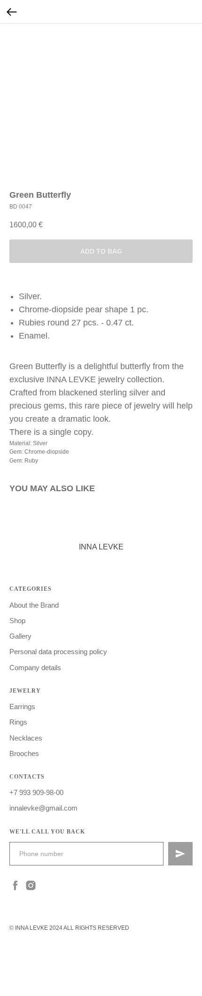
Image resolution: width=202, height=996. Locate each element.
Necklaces (25, 738)
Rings (18, 722)
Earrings (22, 706)
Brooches (24, 753)
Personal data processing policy (58, 652)
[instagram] (31, 885)
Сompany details (35, 668)
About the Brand (34, 605)
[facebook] (15, 885)
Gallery (20, 636)
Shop (17, 621)
